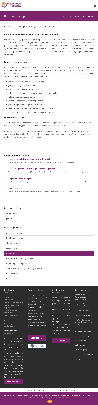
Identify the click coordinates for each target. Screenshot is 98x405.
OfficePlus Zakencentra (83, 315)
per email (63, 125)
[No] (95, 399)
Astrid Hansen (11, 213)
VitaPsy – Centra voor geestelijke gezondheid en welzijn (83, 322)
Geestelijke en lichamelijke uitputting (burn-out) (29, 159)
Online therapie (81, 345)
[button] (95, 6)
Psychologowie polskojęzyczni (9, 325)
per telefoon (51, 125)
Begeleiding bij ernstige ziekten (18, 263)
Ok (50, 401)
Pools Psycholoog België (84, 354)
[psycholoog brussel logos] (11, 5)
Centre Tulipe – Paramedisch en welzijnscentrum (81, 297)
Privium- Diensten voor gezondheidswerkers (83, 330)
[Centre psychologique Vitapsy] (37, 346)
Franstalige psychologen (13, 321)
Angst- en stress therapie (19, 179)
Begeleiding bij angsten (15, 238)
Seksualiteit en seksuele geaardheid (20, 258)
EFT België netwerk (82, 310)
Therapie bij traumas (14, 243)
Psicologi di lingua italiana (13, 302)
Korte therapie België (82, 336)
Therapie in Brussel (16, 188)
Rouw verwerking (12, 248)
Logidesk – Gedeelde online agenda (82, 305)
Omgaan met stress (14, 233)
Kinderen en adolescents (15, 279)
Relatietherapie (12, 274)
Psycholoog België (81, 350)
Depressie (10, 253)
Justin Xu (9, 219)
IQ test (77, 359)
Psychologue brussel (44, 390)
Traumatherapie (81, 340)
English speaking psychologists (10, 298)
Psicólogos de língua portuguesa (11, 311)
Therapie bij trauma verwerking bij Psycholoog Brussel (32, 169)
